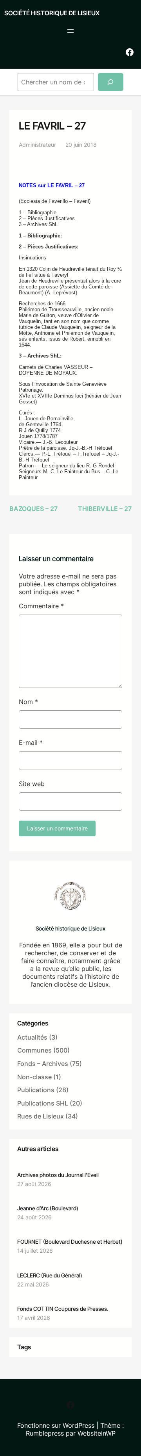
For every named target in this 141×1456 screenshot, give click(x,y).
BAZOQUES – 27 (33, 509)
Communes (34, 1050)
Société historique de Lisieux (51, 13)
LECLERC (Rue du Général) (49, 1275)
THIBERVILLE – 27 (105, 509)
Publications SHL (42, 1103)
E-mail (31, 742)
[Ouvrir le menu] (70, 31)
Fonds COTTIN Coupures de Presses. (62, 1308)
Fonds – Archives (42, 1063)
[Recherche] (110, 82)
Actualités (32, 1037)
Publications (35, 1090)
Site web (32, 784)
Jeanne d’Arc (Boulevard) (47, 1208)
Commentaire (41, 606)
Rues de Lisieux (40, 1116)
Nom (28, 702)
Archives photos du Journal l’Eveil (58, 1174)
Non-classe (34, 1077)
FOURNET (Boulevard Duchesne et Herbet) (70, 1241)
